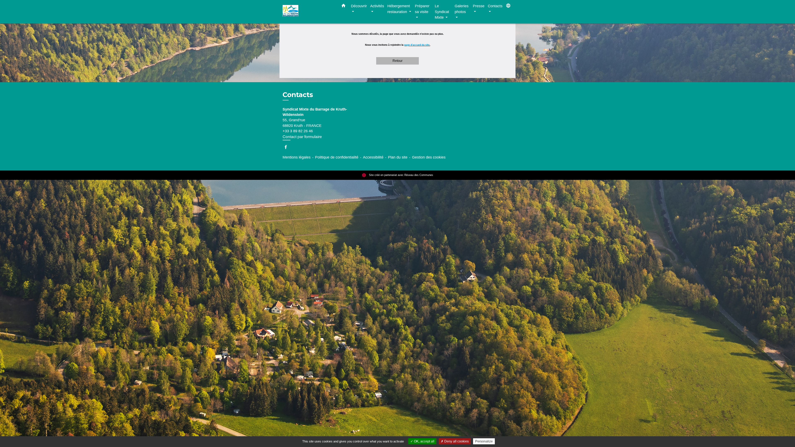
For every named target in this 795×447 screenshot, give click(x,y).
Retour (397, 60)
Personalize (484, 441)
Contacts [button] (495, 6)
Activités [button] (377, 6)
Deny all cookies (456, 441)
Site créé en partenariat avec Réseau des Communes (400, 175)
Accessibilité (373, 157)
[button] (343, 6)
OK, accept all (423, 441)
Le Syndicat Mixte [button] (442, 11)
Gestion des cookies (429, 157)
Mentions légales (297, 157)
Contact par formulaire (302, 137)
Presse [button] (478, 6)
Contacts (298, 95)
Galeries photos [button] (462, 9)
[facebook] (288, 147)
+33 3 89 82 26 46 (298, 131)
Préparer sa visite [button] (422, 9)
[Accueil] (308, 11)
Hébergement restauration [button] (398, 9)
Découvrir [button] (359, 6)
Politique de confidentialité (336, 157)
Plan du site (397, 157)
